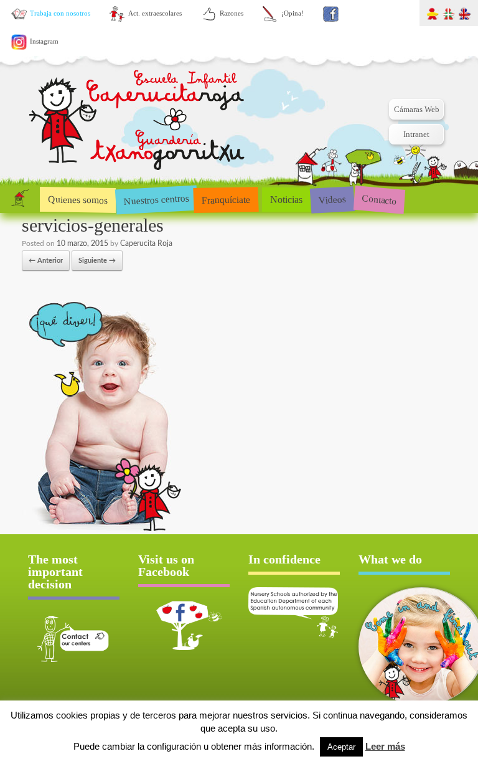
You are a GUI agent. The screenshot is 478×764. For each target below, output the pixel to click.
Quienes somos (78, 199)
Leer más (385, 746)
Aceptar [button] (341, 747)
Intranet (416, 134)
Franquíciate (226, 199)
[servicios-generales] (103, 530)
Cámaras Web (416, 109)
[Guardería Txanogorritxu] (138, 122)
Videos (332, 199)
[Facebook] (331, 14)
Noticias (286, 199)
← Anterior (46, 260)
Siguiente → (97, 260)
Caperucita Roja (146, 243)
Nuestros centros (156, 199)
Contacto (379, 198)
